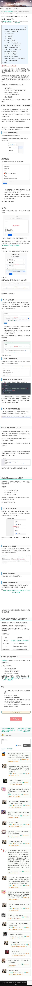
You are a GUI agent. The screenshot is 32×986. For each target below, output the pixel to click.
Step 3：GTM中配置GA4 (12, 51)
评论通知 (20, 745)
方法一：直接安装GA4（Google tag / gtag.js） (16, 29)
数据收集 (10, 38)
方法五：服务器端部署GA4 (11, 60)
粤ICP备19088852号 (22, 982)
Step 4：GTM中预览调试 (12, 53)
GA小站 (11, 927)
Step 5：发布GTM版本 (11, 54)
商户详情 (10, 35)
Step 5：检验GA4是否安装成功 (13, 45)
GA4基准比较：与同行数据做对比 (10, 245)
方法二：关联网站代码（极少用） (13, 47)
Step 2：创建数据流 (11, 40)
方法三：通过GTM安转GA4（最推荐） (14, 49)
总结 (6, 62)
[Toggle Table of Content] (25, 27)
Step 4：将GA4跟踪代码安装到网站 (14, 43)
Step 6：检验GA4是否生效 (12, 56)
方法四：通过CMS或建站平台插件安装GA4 (15, 58)
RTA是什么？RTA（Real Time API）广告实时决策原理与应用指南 (24, 730)
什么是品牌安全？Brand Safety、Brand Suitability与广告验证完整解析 (8, 730)
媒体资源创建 (11, 33)
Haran (10, 773)
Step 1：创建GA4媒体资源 (12, 31)
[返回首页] (1, 11)
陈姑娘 (9, 794)
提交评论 (27, 746)
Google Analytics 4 (8, 11)
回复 (21, 759)
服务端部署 (4, 660)
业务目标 (10, 36)
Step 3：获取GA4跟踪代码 (12, 42)
